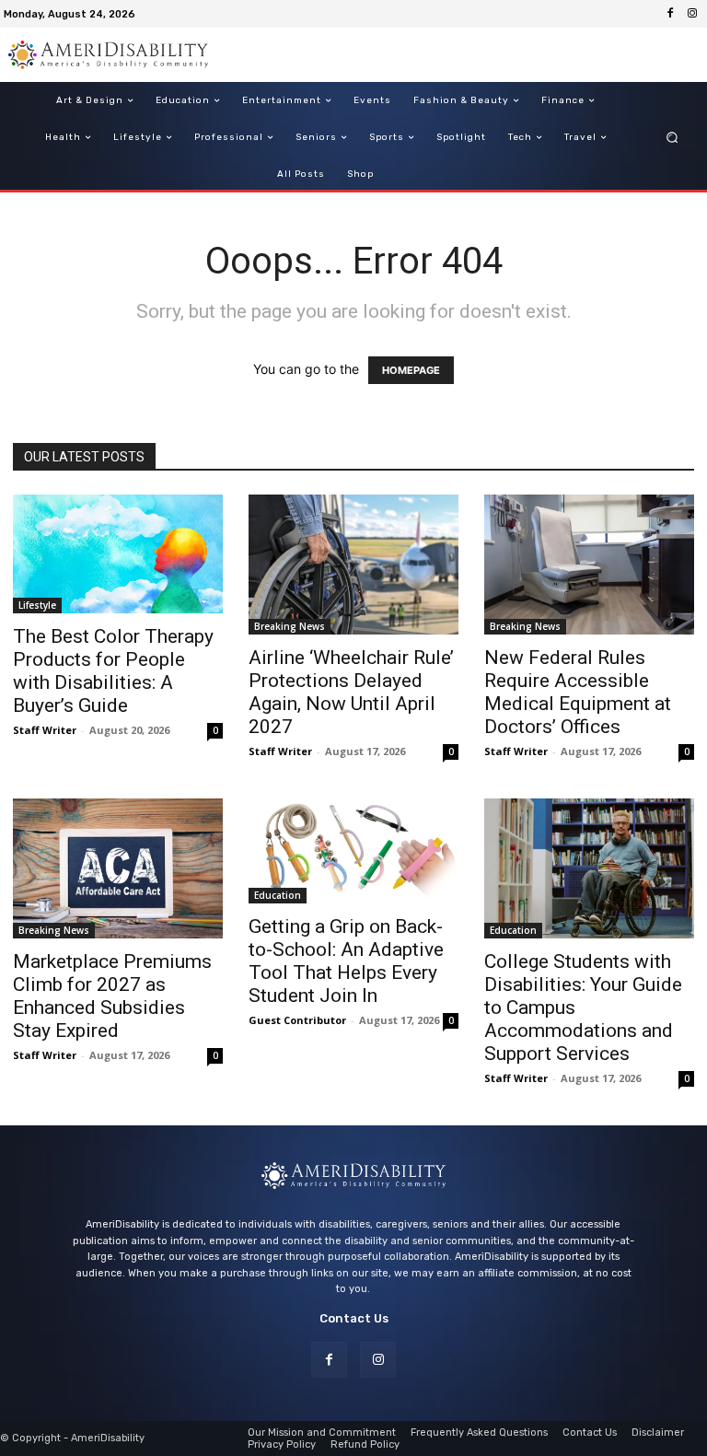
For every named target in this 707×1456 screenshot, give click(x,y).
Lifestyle (37, 605)
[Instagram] (692, 14)
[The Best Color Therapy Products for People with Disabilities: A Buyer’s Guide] (118, 553)
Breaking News (289, 626)
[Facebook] (670, 14)
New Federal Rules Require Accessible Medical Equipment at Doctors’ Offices (577, 692)
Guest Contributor (297, 1020)
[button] (672, 138)
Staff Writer (44, 730)
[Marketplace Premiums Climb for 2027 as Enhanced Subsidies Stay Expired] (118, 868)
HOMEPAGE (411, 370)
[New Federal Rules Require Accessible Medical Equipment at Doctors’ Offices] (589, 565)
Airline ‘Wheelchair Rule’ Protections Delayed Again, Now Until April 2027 (351, 692)
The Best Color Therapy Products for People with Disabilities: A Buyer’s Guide (113, 670)
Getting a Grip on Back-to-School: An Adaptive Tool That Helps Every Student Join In (346, 961)
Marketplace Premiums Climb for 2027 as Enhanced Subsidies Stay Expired (112, 996)
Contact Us (353, 1318)
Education (277, 895)
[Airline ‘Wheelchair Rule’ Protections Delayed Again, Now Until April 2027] (353, 565)
